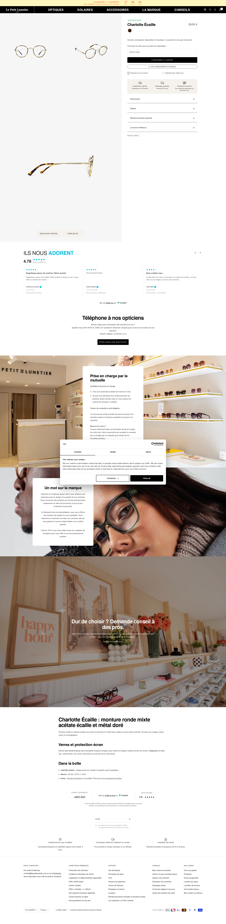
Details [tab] (113, 452)
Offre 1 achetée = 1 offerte (80, 889)
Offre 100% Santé (76, 882)
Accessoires (118, 9)
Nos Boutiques (114, 870)
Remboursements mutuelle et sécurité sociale (126, 897)
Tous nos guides (190, 870)
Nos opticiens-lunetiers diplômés (82, 893)
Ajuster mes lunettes (160, 878)
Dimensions (135, 99)
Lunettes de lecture (192, 885)
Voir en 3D (72, 234)
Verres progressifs (191, 878)
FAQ (110, 878)
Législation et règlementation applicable (85, 878)
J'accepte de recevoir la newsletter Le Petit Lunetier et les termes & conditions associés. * (114, 826)
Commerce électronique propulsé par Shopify (86, 910)
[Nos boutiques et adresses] (205, 9)
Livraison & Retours (138, 127)
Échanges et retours (116, 889)
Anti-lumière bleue (191, 889)
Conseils (182, 9)
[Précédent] (195, 253)
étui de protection (74, 778)
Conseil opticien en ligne (78, 897)
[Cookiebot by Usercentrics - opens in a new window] (153, 444)
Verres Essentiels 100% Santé (35, 293)
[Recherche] (210, 10)
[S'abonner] (129, 819)
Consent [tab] (77, 452)
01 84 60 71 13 (120, 334)
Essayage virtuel (158, 885)
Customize (111, 478)
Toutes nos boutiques (113, 642)
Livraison (111, 893)
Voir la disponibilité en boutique (163, 66)
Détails (133, 108)
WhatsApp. (56, 873)
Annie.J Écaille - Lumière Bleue (96, 293)
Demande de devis (116, 874)
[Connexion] (215, 10)
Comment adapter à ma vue (163, 889)
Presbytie (188, 874)
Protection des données (78, 870)
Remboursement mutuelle (141, 118)
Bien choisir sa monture (161, 870)
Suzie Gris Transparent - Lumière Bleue (158, 293)
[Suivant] (200, 253)
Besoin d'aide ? (133, 135)
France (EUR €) (30, 910)
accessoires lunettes (113, 778)
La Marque (151, 9)
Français (43, 910)
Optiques (56, 9)
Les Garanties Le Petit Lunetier (121, 900)
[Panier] (220, 9)
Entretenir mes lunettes (161, 882)
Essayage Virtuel (49, 234)
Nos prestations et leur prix (80, 900)
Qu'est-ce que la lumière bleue (164, 874)
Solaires (85, 9)
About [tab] (148, 452)
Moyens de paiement (116, 882)
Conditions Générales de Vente (81, 874)
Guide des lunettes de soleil (163, 893)
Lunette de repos (191, 882)
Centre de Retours (115, 885)
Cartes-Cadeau (75, 885)
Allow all (146, 478)
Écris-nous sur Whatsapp (113, 342)
